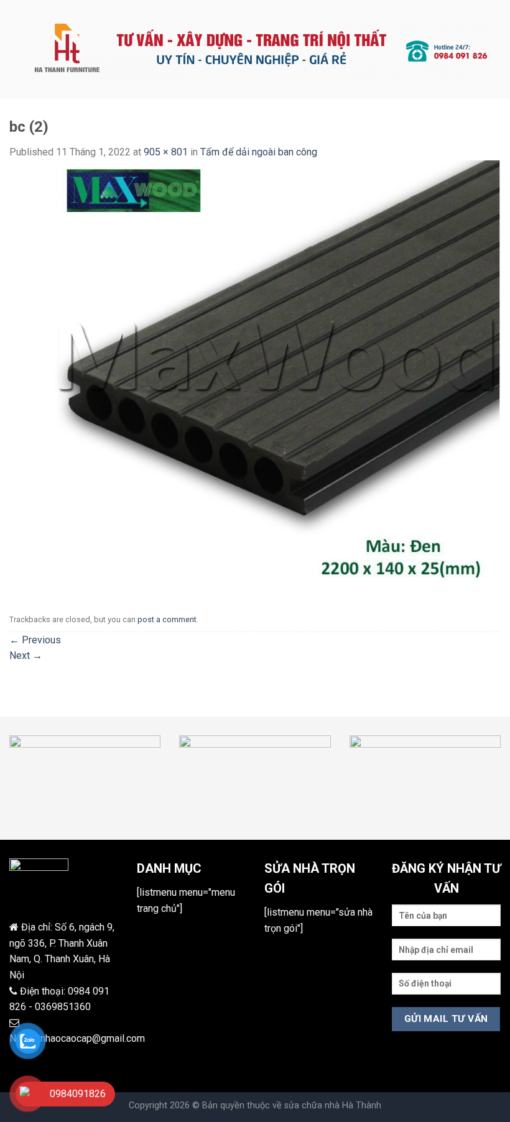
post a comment (167, 619)
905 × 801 (166, 152)
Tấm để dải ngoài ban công (258, 152)
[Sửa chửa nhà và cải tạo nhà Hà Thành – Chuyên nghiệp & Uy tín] (262, 50)
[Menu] (16, 49)
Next (25, 655)
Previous (35, 640)
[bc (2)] (255, 377)
